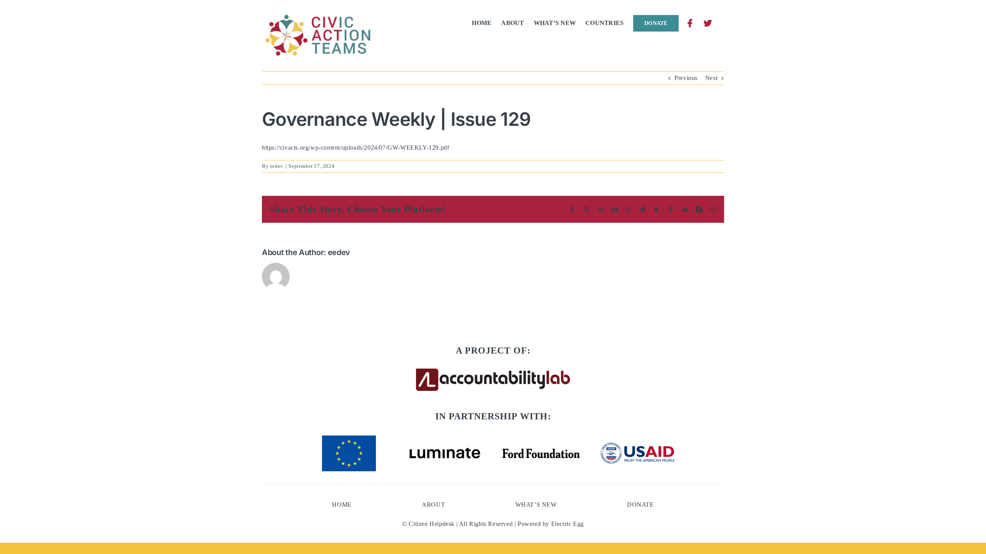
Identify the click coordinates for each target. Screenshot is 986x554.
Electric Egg (567, 524)
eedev (276, 166)
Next (711, 78)
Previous (686, 78)
